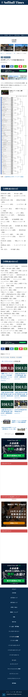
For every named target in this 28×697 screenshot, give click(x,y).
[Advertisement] (14, 20)
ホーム (2, 35)
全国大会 (13, 357)
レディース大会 (5, 357)
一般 (2, 57)
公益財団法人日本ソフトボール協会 (13, 176)
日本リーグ (11, 35)
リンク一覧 (12, 691)
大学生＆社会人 (17, 35)
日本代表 (6, 35)
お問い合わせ (19, 691)
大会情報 (20, 357)
